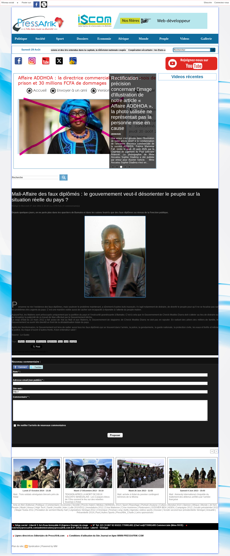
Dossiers (82, 38)
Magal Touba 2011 (24, 510)
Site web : (18, 388)
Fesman (113, 510)
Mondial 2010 (174, 505)
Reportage (134, 505)
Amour (30, 507)
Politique (21, 38)
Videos (184, 38)
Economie (104, 38)
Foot (98, 512)
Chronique (102, 510)
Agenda (134, 510)
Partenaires (144, 507)
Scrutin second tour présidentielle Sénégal (184, 510)
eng (120, 510)
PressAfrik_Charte (125, 512)
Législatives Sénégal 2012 (82, 510)
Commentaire (52, 505)
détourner (41, 341)
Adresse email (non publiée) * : (28, 380)
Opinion (187, 505)
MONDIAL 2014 (113, 505)
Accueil (15, 186)
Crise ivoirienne (129, 507)
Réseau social (7, 2)
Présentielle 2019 (85, 512)
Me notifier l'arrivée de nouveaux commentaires (41, 425)
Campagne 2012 (184, 507)
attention (30, 341)
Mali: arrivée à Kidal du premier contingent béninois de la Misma (138, 495)
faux (60, 341)
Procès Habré (88, 505)
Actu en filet (18, 505)
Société (40, 38)
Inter (65, 507)
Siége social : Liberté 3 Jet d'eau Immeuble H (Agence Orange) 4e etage (51, 525)
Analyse (154, 505)
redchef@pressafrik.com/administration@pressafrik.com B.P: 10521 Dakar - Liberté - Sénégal (60, 528)
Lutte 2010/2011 (77, 507)
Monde (143, 38)
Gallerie (206, 38)
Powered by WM (49, 546)
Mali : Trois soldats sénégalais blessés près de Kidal (36, 495)
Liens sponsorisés (144, 512)
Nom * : (16, 371)
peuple (73, 341)
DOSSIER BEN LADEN (162, 507)
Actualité (210, 510)
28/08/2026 (116, 134)
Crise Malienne (27, 186)
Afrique (123, 38)
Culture (162, 505)
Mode (23, 507)
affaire (21, 341)
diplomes (52, 341)
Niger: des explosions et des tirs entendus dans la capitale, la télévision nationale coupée (62, 50)
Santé (50, 507)
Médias (100, 505)
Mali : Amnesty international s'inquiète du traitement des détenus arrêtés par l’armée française (189, 497)
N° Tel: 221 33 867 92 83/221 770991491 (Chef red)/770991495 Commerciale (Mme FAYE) (138, 525)
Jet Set (212, 505)
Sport (60, 38)
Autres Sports (107, 512)
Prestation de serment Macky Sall (51, 510)
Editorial (30, 505)
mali (66, 341)
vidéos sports (146, 510)
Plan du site (17, 546)
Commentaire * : (21, 397)
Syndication (34, 546)
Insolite (57, 507)
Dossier (158, 510)
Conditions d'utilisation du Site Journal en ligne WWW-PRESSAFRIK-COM (106, 535)
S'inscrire (208, 2)
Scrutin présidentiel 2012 (206, 507)
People (164, 38)
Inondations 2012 (94, 507)
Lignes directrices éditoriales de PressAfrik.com (39, 535)
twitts (126, 510)
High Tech (40, 507)
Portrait (144, 505)
